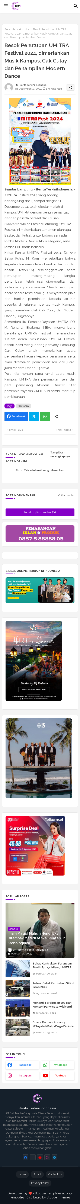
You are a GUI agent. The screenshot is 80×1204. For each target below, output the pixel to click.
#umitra (24, 29)
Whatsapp (45, 416)
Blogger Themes (58, 1197)
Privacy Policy (40, 1183)
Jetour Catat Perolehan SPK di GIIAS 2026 (53, 985)
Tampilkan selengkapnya (60, 454)
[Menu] (6, 6)
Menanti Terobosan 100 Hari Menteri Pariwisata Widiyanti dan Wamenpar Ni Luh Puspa (52, 1006)
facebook (25, 1064)
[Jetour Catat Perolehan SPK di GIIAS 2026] (18, 988)
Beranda (9, 29)
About (37, 1174)
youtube (60, 1075)
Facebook (18, 416)
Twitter (34, 416)
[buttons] (25, 1157)
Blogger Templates (48, 1193)
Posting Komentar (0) (40, 512)
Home (22, 1174)
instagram (25, 1075)
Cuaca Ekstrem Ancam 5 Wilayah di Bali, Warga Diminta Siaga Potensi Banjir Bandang (53, 1026)
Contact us (55, 1174)
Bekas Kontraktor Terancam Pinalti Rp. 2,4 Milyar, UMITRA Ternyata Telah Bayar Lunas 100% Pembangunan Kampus (52, 969)
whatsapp (60, 1064)
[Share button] (56, 416)
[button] (75, 6)
